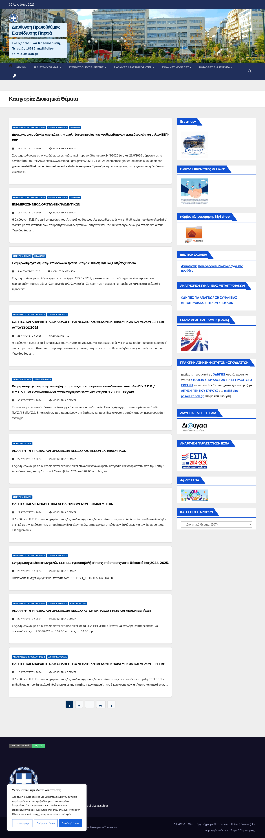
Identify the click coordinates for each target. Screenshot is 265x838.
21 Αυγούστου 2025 (29, 336)
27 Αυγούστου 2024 (29, 459)
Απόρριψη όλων (46, 823)
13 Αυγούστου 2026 (29, 212)
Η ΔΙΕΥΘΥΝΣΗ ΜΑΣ (46, 67)
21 (101, 706)
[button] (250, 71)
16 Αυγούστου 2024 (29, 672)
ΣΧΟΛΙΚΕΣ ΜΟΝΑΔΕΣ (176, 67)
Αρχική (21, 67)
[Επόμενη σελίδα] (111, 704)
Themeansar (110, 827)
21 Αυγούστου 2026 (29, 148)
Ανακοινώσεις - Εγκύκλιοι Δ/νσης (29, 127)
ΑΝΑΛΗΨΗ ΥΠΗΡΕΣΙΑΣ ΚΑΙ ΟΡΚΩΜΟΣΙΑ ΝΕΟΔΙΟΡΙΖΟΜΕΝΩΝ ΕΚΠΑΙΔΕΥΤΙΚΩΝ (69, 451)
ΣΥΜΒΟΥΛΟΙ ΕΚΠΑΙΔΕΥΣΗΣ (86, 67)
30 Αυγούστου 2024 (29, 400)
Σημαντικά (75, 127)
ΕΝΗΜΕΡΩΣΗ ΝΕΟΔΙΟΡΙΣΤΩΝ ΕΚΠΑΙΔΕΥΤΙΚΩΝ (46, 204)
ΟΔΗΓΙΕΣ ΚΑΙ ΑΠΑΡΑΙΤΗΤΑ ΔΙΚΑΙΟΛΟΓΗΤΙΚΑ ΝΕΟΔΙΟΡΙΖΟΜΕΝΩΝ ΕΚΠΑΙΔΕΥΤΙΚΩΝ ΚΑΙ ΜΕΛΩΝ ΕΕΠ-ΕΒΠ (88, 664)
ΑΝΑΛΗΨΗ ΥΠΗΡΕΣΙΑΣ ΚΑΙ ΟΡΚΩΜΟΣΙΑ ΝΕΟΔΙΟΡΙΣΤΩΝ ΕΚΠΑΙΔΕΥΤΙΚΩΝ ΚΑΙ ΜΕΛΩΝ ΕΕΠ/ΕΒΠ (81, 611)
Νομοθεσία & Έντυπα (215, 67)
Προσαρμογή (22, 823)
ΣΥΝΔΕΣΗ (15, 76)
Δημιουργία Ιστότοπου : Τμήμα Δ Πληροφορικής (230, 830)
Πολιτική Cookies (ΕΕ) (243, 824)
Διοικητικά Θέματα (57, 127)
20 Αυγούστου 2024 (29, 619)
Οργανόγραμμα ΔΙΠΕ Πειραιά (212, 824)
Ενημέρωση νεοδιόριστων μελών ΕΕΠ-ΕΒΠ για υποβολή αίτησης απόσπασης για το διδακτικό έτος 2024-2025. (90, 563)
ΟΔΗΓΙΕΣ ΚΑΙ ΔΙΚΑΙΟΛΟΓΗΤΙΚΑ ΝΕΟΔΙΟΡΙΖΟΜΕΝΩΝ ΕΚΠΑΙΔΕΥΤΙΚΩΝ (62, 504)
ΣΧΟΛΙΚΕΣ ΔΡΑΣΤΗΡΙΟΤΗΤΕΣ (133, 67)
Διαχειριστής (60, 336)
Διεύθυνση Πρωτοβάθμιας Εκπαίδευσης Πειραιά (36, 30)
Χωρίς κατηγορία (42, 379)
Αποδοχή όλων (70, 823)
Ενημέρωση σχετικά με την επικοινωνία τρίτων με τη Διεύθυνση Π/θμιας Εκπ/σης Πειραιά (74, 263)
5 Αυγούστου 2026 (28, 271)
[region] (47, 807)
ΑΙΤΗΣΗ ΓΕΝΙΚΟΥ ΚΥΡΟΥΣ (199, 390)
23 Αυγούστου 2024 (29, 571)
